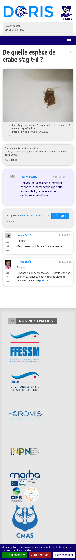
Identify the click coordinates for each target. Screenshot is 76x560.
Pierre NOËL (24, 261)
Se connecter (12, 25)
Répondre (60, 216)
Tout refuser (41, 555)
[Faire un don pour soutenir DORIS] (66, 14)
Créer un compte (14, 29)
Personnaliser (64, 555)
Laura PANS (28, 177)
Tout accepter (16, 555)
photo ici (44, 280)
